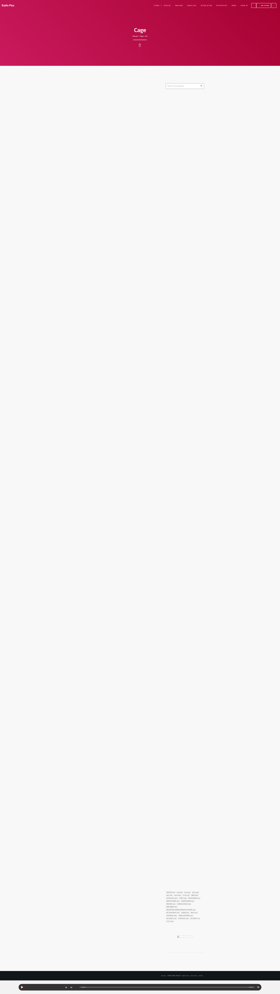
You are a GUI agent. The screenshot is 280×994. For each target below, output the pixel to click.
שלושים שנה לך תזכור (183, 147)
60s (180, 892)
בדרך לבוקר (179, 136)
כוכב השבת (173, 482)
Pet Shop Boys (173, 913)
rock (194, 913)
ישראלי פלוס (180, 169)
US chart (195, 918)
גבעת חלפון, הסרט (175, 375)
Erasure (170, 904)
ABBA (194, 895)
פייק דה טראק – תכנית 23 (184, 311)
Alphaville (171, 898)
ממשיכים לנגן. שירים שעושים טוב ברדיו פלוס (188, 181)
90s (169, 895)
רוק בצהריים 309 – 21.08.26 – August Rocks (186, 289)
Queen (185, 913)
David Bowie (194, 898)
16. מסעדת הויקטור (177, 379)
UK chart (171, 918)
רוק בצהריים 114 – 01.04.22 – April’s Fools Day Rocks (189, 267)
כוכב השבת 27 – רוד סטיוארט (181, 871)
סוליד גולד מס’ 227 (182, 300)
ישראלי (170, 921)
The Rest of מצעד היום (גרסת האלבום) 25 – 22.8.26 (186, 256)
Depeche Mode (172, 901)
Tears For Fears (186, 916)
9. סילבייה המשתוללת (178, 433)
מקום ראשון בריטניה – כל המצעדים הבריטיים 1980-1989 (188, 222)
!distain (170, 892)
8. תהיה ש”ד (174, 707)
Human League (184, 904)
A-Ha (186, 895)
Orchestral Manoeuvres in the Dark (180, 910)
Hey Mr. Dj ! (180, 158)
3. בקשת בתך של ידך (178, 543)
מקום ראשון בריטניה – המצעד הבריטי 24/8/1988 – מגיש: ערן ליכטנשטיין (189, 233)
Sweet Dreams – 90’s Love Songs (188, 192)
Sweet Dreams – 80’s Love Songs (185, 117)
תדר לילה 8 (180, 323)
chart (183, 898)
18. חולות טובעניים (177, 598)
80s (171, 113)
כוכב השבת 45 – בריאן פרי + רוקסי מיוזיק (184, 487)
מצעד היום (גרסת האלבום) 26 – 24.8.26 (187, 244)
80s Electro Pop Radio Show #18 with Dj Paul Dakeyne (116, 158)
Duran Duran (187, 901)
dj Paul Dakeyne (88, 151)
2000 (177, 895)
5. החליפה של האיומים (178, 762)
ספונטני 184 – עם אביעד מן (185, 278)
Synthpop (171, 916)
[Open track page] (77, 987)
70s (187, 892)
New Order (171, 907)
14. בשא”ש (173, 652)
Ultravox (183, 918)
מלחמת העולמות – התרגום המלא (183, 817)
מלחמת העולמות (174, 813)
